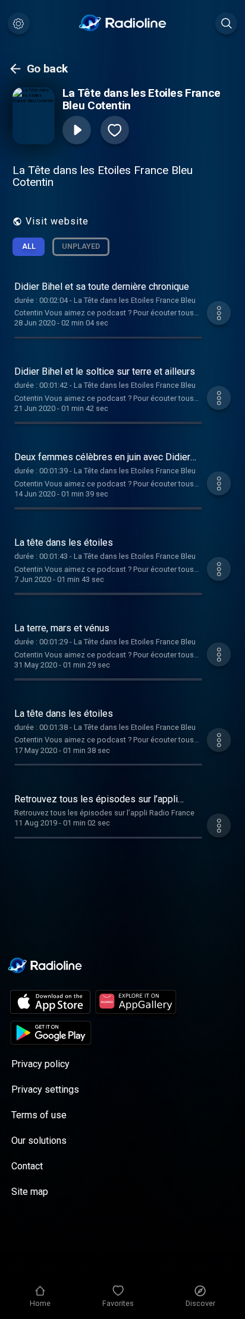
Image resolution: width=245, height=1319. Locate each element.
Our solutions (39, 1140)
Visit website (57, 221)
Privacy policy (40, 1064)
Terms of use (39, 1115)
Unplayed (81, 246)
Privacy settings (45, 1089)
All (29, 246)
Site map (29, 1191)
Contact (27, 1166)
